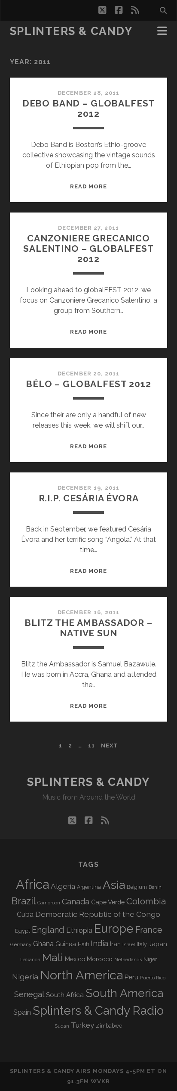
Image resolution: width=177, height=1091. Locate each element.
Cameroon (48, 903)
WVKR (100, 1081)
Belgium (137, 887)
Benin (155, 887)
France (148, 930)
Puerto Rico (152, 978)
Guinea (65, 943)
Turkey (82, 1025)
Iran (115, 943)
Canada (75, 901)
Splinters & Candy (71, 31)
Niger (150, 959)
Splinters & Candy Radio (98, 1010)
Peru (131, 977)
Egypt (22, 931)
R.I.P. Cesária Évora (89, 498)
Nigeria (25, 976)
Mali (52, 957)
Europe (114, 928)
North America (81, 975)
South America (124, 993)
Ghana (43, 944)
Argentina (89, 887)
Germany (20, 944)
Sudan (62, 1026)
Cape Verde (108, 902)
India (99, 943)
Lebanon (30, 960)
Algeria (63, 886)
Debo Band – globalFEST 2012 (88, 108)
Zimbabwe (109, 1026)
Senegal (29, 994)
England (48, 930)
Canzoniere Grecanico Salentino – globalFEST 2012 (88, 248)
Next (109, 745)
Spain (22, 1012)
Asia (114, 884)
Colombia (146, 901)
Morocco (100, 959)
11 (91, 745)
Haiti (83, 944)
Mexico (75, 959)
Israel (128, 944)
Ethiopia (79, 930)
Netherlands (128, 960)
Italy (142, 944)
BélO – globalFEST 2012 (88, 383)
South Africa (65, 995)
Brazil (23, 901)
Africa (32, 884)
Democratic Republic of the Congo (97, 914)
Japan (158, 944)
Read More (88, 186)
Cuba (25, 914)
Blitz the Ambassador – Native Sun (88, 627)
